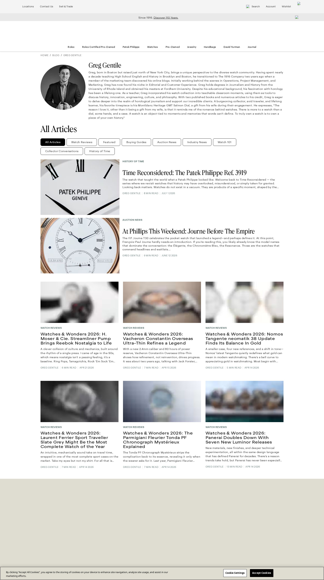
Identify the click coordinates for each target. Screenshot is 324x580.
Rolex (71, 47)
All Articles (52, 142)
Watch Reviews (81, 142)
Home (44, 55)
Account (271, 6)
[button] (52, 142)
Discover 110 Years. (166, 17)
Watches (152, 47)
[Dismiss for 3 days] (295, 17)
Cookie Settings (235, 573)
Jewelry (191, 47)
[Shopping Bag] (299, 7)
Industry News (197, 142)
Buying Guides (136, 142)
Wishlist (286, 6)
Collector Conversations (61, 151)
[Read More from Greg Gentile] (63, 89)
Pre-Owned (173, 47)
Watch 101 (225, 142)
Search (256, 6)
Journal (252, 47)
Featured (109, 142)
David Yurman (232, 47)
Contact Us (46, 6)
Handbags (210, 47)
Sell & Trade (66, 6)
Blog (55, 55)
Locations (28, 6)
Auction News (166, 142)
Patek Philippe (131, 47)
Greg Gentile (72, 55)
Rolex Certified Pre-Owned (98, 47)
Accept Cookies (261, 573)
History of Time (99, 151)
